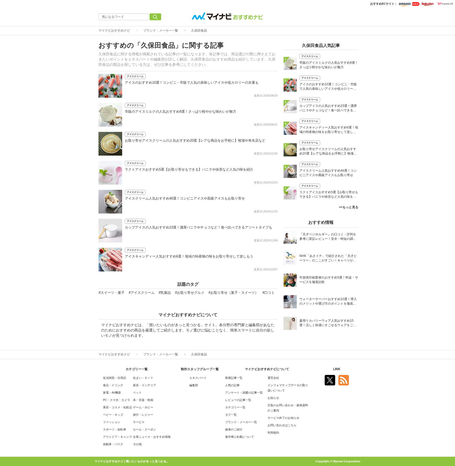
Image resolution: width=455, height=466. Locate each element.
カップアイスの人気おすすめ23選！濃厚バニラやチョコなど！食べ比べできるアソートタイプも (198, 227)
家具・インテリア (144, 385)
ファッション (111, 422)
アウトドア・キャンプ (117, 436)
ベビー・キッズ (113, 414)
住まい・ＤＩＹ (143, 377)
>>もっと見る (348, 207)
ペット (137, 392)
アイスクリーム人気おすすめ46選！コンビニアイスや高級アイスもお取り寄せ (185, 198)
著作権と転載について (239, 436)
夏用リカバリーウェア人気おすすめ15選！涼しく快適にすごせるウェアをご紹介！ (327, 323)
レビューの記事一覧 (238, 399)
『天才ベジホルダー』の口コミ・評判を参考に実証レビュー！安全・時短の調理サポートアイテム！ (327, 237)
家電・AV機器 (112, 392)
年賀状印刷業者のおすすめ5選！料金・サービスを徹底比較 (328, 280)
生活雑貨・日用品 (114, 377)
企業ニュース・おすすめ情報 (152, 436)
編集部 (193, 385)
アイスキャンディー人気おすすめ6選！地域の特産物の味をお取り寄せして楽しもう (189, 256)
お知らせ (273, 397)
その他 (137, 444)
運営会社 (273, 377)
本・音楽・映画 (143, 399)
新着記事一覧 (234, 377)
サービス (139, 422)
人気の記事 (232, 385)
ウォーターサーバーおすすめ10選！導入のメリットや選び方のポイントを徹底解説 (328, 301)
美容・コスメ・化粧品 (117, 407)
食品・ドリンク (113, 385)
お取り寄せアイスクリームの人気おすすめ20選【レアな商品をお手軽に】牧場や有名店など (195, 140)
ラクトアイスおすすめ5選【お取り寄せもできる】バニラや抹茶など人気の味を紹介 (189, 169)
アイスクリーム (135, 76)
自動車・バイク (113, 444)
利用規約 (273, 432)
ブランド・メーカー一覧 (160, 30)
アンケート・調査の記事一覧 (244, 392)
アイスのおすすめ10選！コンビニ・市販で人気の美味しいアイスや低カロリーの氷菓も (192, 83)
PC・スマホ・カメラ (116, 399)
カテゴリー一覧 (235, 407)
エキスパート (198, 377)
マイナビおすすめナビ (114, 30)
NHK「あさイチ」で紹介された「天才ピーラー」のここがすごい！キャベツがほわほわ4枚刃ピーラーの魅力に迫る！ (328, 258)
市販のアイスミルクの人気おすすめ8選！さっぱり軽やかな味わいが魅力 (180, 111)
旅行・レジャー (143, 414)
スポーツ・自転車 (114, 429)
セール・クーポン (144, 429)
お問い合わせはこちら (282, 425)
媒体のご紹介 (234, 429)
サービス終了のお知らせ (283, 417)
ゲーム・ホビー (143, 407)
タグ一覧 (231, 414)
